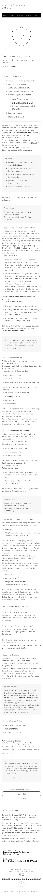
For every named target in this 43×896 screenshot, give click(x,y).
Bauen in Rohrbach (15, 745)
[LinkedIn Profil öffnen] (23, 875)
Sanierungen (6, 145)
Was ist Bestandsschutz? (20, 99)
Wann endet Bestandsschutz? (22, 102)
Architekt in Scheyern (33, 749)
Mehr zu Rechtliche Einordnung (22, 790)
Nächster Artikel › (20, 860)
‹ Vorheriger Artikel (17, 852)
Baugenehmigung (29, 555)
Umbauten (33, 143)
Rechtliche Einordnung (24, 15)
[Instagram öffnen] (20, 875)
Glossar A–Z (21, 798)
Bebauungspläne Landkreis (20, 743)
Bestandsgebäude (12, 729)
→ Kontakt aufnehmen (31, 841)
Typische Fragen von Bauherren (19, 95)
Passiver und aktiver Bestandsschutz (21, 81)
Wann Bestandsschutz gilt (17, 84)
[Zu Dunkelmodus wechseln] (21, 884)
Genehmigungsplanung (13, 563)
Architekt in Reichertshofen (18, 747)
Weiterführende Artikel (16, 116)
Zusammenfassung (15, 113)
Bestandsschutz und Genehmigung (20, 91)
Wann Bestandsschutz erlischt (19, 88)
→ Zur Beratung (13, 348)
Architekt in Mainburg (18, 749)
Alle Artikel (22, 794)
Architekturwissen (8, 15)
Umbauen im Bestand (13, 732)
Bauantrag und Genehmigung (16, 725)
